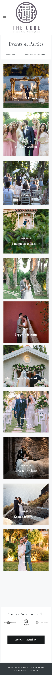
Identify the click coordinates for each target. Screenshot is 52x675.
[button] (4, 17)
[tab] (11, 54)
